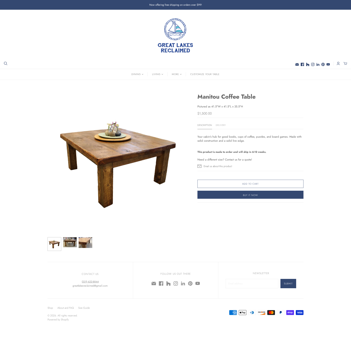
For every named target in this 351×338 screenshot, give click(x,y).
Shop (50, 308)
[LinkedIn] (318, 64)
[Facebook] (302, 64)
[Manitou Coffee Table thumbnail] (54, 244)
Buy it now (250, 195)
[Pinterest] (323, 64)
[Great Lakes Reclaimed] (175, 35)
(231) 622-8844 (90, 281)
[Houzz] (307, 64)
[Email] (297, 64)
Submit (288, 283)
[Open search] (5, 63)
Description (204, 125)
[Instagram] (312, 64)
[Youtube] (328, 64)
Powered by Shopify (58, 319)
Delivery (221, 125)
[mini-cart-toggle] (345, 63)
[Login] (338, 63)
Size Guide (84, 308)
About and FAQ (65, 308)
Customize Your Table (205, 74)
